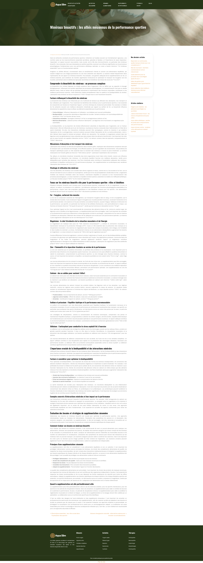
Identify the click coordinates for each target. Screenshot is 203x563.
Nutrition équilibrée (92, 4)
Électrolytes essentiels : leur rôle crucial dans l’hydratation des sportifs (66, 514)
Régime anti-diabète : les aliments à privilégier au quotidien (139, 109)
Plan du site (101, 562)
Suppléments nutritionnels (122, 4)
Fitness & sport (139, 4)
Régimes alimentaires (107, 4)
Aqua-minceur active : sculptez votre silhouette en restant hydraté (140, 129)
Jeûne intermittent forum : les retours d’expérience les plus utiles (140, 116)
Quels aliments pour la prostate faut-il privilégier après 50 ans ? (139, 76)
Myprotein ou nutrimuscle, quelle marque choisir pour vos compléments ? (140, 63)
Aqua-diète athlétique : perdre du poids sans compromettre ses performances (140, 122)
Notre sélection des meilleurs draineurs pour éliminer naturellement (140, 90)
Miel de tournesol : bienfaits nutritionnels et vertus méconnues (139, 70)
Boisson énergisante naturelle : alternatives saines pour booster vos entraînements (107, 514)
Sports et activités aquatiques (74, 4)
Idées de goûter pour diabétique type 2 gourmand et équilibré (140, 83)
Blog (150, 3)
